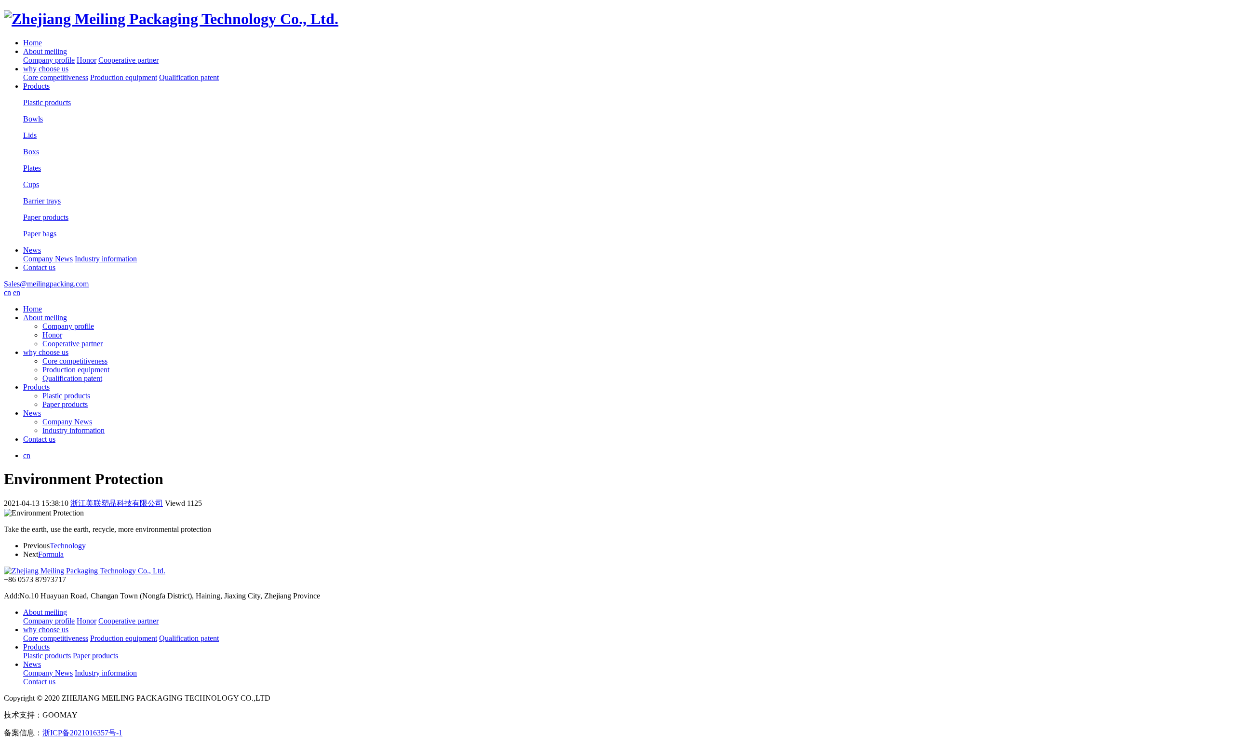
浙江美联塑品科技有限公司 (116, 503)
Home (32, 43)
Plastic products (66, 396)
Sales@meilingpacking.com (46, 284)
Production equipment (123, 77)
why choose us (45, 69)
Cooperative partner (128, 60)
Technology (68, 546)
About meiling (45, 51)
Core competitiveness (55, 77)
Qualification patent (189, 77)
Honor (86, 60)
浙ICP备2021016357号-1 (82, 733)
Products (36, 86)
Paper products (65, 404)
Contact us (39, 267)
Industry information (106, 259)
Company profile (49, 60)
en (16, 292)
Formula (51, 554)
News (32, 250)
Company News (48, 259)
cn (7, 292)
